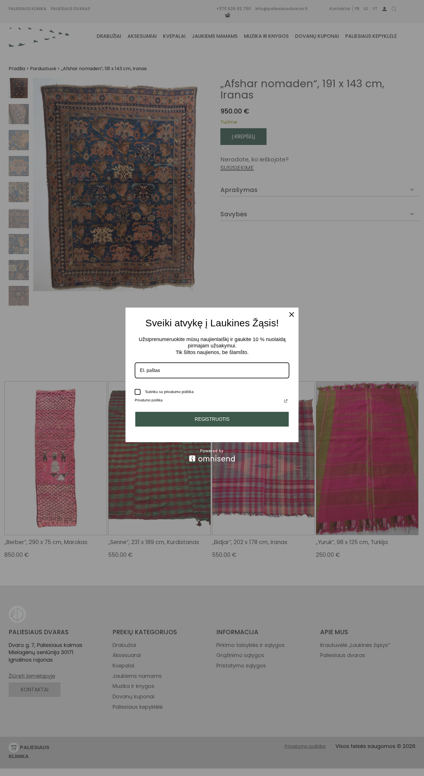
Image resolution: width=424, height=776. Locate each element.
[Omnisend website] (212, 455)
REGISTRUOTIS (212, 419)
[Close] (292, 314)
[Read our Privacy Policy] (285, 400)
